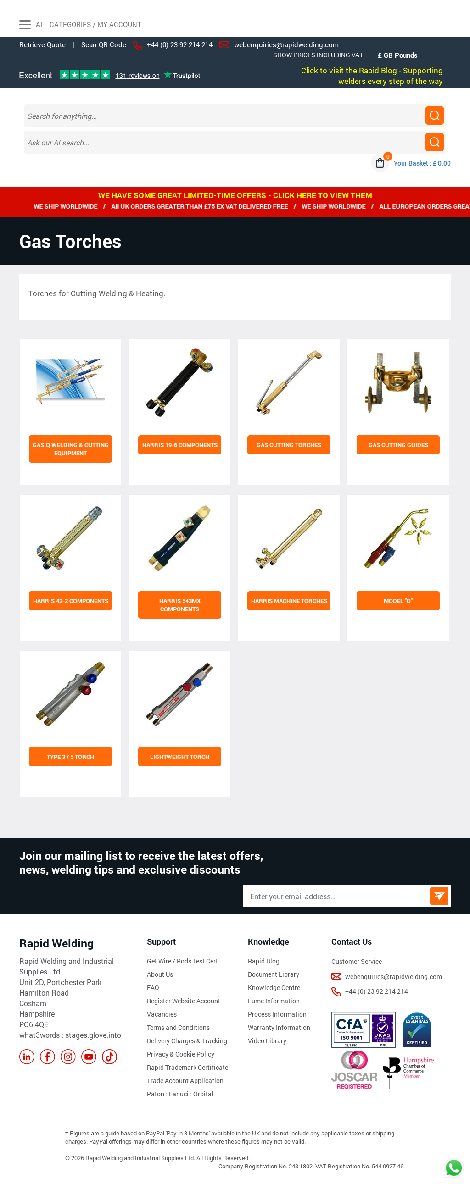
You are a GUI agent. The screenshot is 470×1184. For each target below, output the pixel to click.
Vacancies (162, 1014)
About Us (160, 974)
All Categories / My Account (87, 24)
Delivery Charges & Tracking (187, 1040)
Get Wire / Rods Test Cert (182, 961)
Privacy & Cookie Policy (180, 1054)
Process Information (277, 1014)
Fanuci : (181, 1094)
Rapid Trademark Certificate (187, 1067)
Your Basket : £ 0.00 (422, 163)
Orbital (203, 1094)
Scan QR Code (103, 44)
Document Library (273, 974)
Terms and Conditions (178, 1027)
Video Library (267, 1040)
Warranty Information (279, 1027)
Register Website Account (183, 1000)
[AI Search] (434, 142)
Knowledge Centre (274, 987)
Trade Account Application (185, 1080)
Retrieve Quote (42, 44)
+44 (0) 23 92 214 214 (180, 44)
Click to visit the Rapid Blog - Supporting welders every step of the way (372, 75)
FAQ (153, 987)
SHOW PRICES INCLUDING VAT (318, 54)
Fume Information (274, 1000)
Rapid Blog (264, 961)
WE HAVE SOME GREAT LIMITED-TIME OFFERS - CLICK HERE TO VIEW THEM (235, 195)
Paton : (158, 1094)
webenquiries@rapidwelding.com (286, 44)
